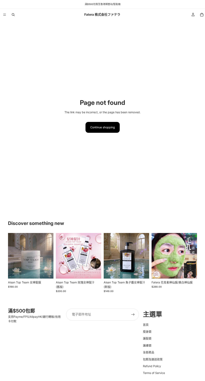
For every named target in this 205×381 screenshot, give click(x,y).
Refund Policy (152, 366)
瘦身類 (147, 331)
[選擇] (47, 272)
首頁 (146, 324)
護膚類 (147, 345)
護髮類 (147, 338)
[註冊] (133, 314)
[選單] (4, 14)
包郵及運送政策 (153, 359)
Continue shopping (102, 127)
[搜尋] (13, 14)
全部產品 (148, 352)
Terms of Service (154, 373)
